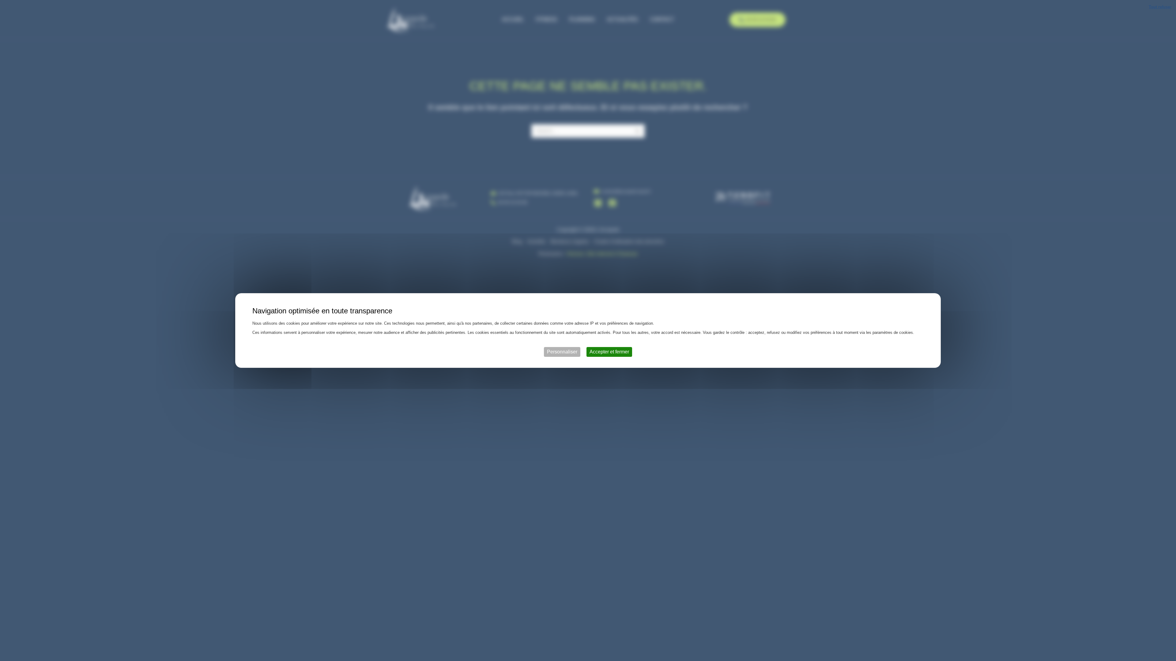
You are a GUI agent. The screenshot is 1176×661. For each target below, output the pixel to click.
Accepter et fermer (609, 351)
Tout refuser (1160, 7)
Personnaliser (562, 351)
